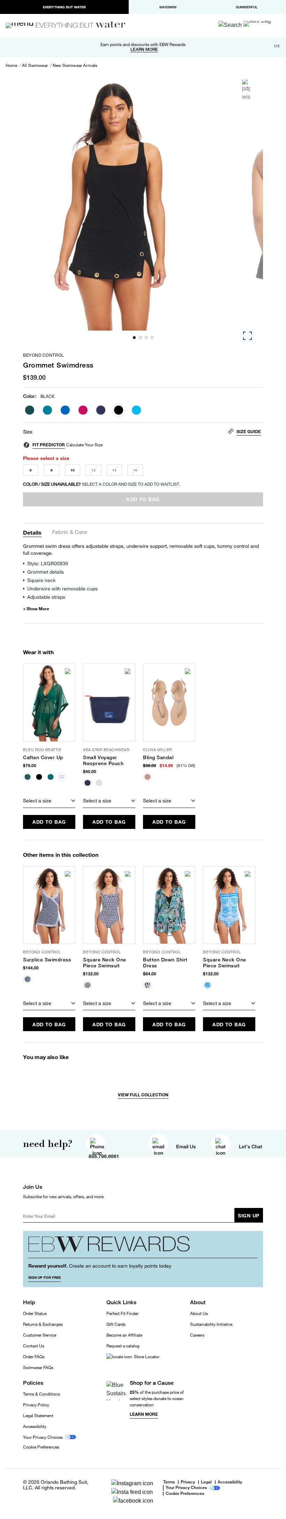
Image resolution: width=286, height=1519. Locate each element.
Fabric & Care (69, 532)
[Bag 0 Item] (257, 24)
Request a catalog (123, 1345)
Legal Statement (38, 1415)
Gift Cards (116, 1324)
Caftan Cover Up (43, 757)
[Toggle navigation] (23, 25)
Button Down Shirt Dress (165, 962)
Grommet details (45, 572)
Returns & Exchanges (43, 1324)
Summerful (247, 7)
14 (114, 470)
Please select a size (46, 458)
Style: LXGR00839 (47, 563)
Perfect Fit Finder (122, 1313)
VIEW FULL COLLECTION (143, 1094)
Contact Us (33, 1345)
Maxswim (167, 7)
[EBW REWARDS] (143, 1247)
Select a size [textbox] (37, 800)
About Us (199, 1313)
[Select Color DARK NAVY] (101, 410)
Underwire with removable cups (62, 588)
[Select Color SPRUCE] (30, 410)
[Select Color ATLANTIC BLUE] (136, 410)
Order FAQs (34, 1356)
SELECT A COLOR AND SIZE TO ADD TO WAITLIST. (101, 484)
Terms (169, 1482)
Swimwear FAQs (38, 1367)
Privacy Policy (36, 1404)
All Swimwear (35, 65)
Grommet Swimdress (58, 365)
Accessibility (34, 1426)
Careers (197, 1335)
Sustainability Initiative (211, 1324)
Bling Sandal (158, 757)
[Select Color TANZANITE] (65, 410)
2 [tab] (140, 337)
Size (27, 431)
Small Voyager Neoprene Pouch (103, 760)
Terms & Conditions (41, 1394)
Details (32, 532)
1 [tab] (134, 337)
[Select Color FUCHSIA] (83, 410)
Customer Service (39, 1335)
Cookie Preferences (41, 1447)
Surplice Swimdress (47, 959)
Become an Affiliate (124, 1335)
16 (135, 470)
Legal (206, 1482)
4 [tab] (152, 337)
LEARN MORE (144, 49)
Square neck (41, 580)
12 (93, 470)
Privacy (188, 1482)
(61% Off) (185, 765)
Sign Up (248, 1215)
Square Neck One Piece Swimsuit (104, 962)
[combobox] (49, 801)
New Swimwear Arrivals (75, 65)
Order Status (35, 1313)
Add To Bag (49, 822)
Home (11, 65)
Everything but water (64, 7)
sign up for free (44, 1277)
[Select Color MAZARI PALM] (47, 410)
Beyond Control (43, 355)
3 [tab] (146, 337)
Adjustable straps (46, 597)
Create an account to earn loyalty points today (99, 1266)
